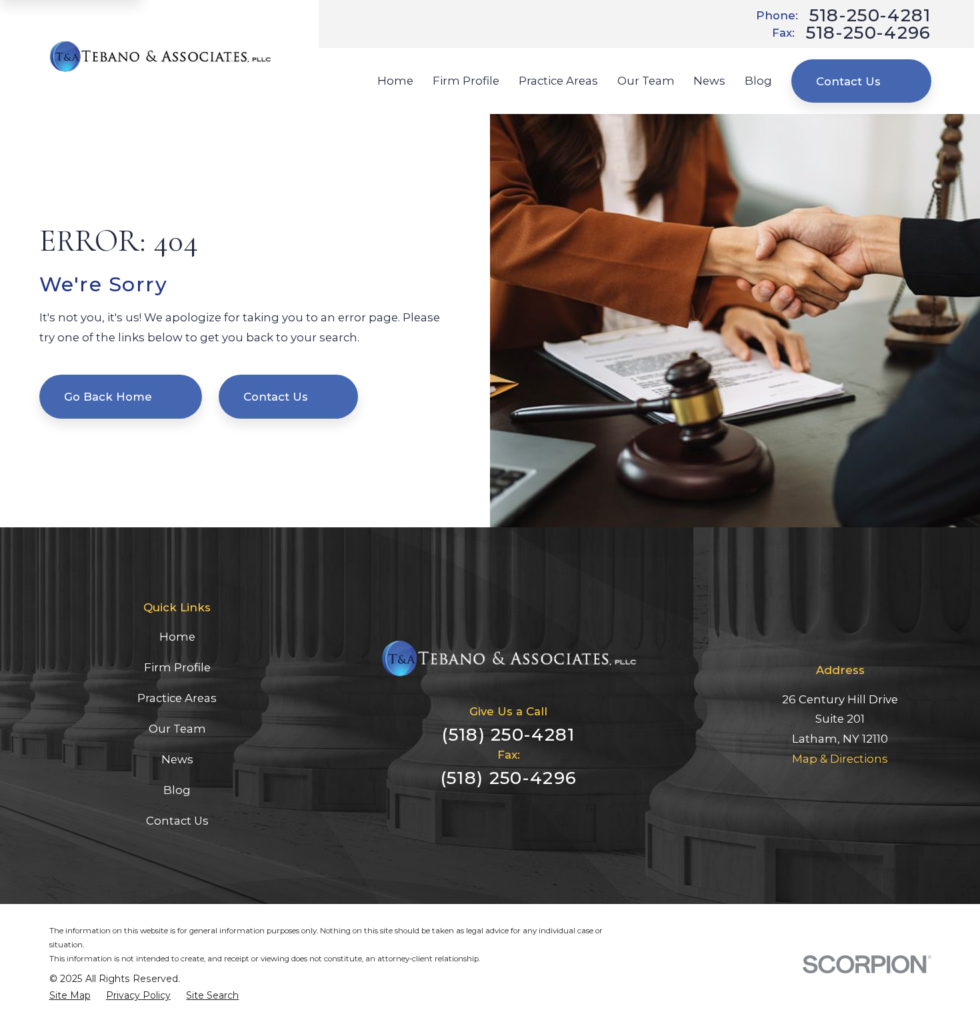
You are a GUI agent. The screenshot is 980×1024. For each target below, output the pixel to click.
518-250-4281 (870, 15)
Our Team (177, 728)
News (177, 759)
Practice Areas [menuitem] (558, 80)
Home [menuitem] (395, 80)
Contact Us (848, 81)
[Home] (160, 56)
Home (177, 636)
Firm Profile (177, 667)
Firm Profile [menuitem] (466, 80)
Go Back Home (108, 396)
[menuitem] (70, 995)
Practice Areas (177, 698)
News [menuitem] (709, 80)
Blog (177, 790)
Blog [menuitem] (758, 80)
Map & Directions (840, 758)
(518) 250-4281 (508, 734)
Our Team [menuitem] (646, 80)
